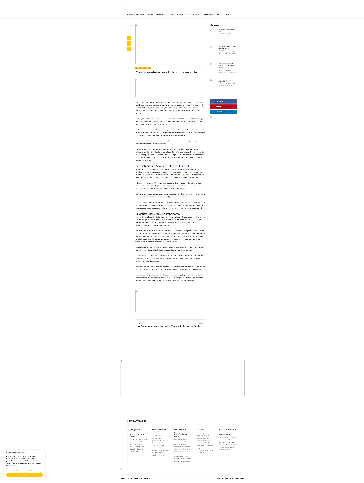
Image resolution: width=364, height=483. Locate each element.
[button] (243, 14)
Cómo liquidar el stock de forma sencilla (226, 80)
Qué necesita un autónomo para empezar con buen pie (204, 431)
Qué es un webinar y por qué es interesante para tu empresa (227, 48)
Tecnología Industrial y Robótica (216, 14)
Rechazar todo (33, 470)
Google (182, 175)
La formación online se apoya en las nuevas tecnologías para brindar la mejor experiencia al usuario (183, 432)
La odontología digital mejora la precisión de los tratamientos (160, 431)
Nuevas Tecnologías (176, 14)
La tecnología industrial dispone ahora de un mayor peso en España (226, 65)
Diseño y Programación (157, 14)
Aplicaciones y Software (136, 14)
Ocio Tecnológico (193, 14)
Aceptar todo (25, 475)
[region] (25, 464)
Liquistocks (142, 197)
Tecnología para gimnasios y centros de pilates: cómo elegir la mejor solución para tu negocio (137, 432)
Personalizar (15, 470)
